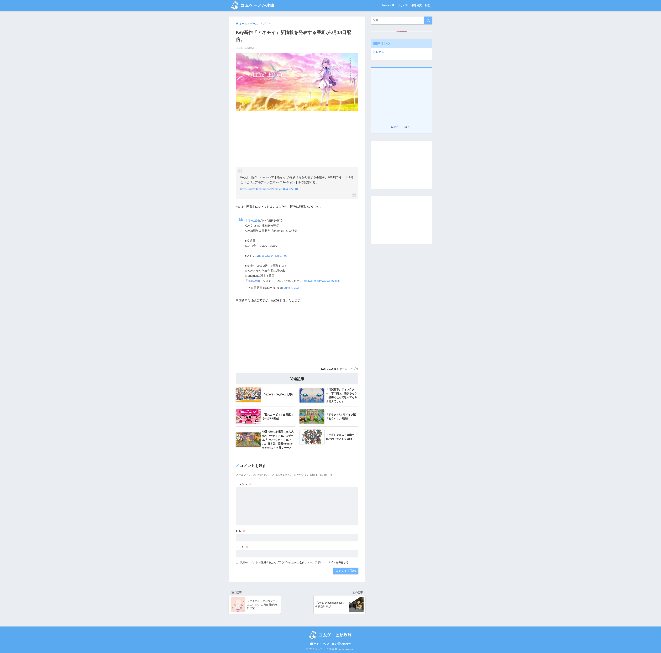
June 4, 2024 (292, 287)
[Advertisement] (297, 138)
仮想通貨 (416, 5)
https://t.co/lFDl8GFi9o (272, 255)
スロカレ (379, 52)
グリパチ (403, 5)
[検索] (428, 20)
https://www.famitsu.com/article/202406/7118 (269, 189)
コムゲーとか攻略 (257, 5)
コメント (243, 484)
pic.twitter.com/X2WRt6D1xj (321, 281)
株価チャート (398, 127)
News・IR (388, 5)
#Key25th (254, 220)
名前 (240, 531)
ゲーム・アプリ (348, 368)
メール (242, 547)
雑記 (427, 5)
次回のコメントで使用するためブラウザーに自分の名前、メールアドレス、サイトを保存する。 (295, 562)
